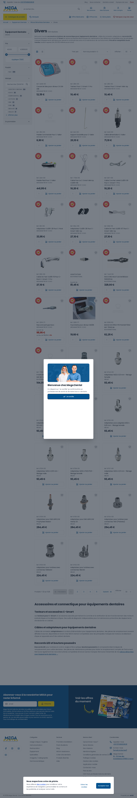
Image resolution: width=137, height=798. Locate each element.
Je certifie (70, 396)
